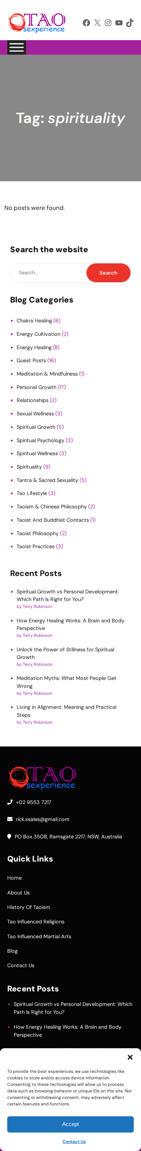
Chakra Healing (34, 320)
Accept (70, 1124)
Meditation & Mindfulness (47, 374)
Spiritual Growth (36, 427)
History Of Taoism (28, 907)
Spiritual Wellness (37, 453)
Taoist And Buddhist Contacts (53, 520)
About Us (18, 892)
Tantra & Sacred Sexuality (47, 480)
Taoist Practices (36, 546)
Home (14, 878)
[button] (130, 1057)
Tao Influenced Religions (35, 921)
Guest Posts (31, 360)
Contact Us (74, 1141)
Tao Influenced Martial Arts (39, 936)
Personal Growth (36, 387)
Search (108, 273)
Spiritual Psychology (40, 440)
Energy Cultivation (38, 334)
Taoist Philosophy (38, 533)
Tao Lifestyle (32, 493)
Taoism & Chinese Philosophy (52, 506)
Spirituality (29, 467)
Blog (12, 951)
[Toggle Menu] (16, 47)
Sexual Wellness (35, 413)
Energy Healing (34, 347)
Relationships (32, 400)
